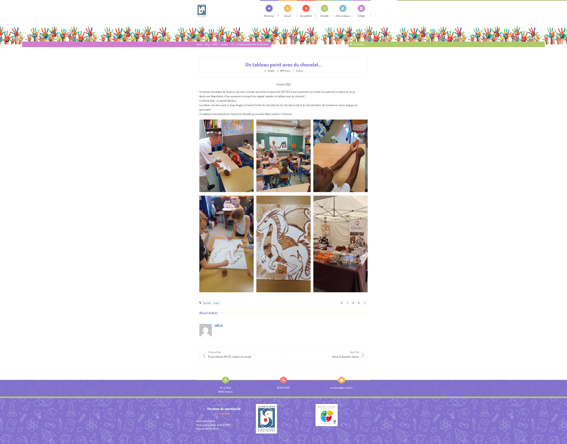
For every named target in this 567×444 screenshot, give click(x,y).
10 (232, 44)
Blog (207, 44)
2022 (215, 44)
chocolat (207, 303)
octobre (224, 44)
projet (216, 303)
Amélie (271, 70)
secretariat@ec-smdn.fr (341, 387)
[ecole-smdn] (201, 10)
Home (199, 44)
